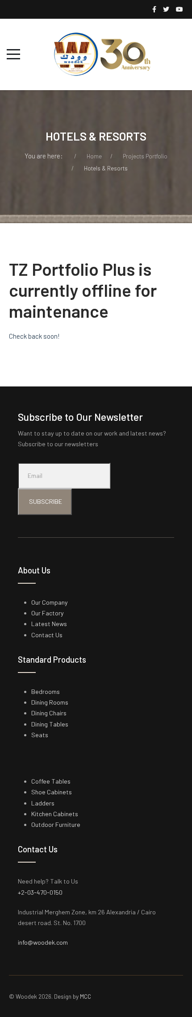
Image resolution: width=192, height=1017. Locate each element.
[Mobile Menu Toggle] (13, 54)
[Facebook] (154, 9)
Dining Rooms (49, 702)
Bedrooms (45, 691)
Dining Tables (49, 724)
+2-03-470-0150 (40, 892)
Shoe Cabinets (51, 792)
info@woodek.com (43, 942)
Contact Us (47, 635)
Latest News (49, 623)
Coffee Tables (51, 781)
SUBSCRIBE (45, 501)
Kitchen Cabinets (54, 814)
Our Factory (47, 613)
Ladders (42, 803)
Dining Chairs (49, 713)
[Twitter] (166, 9)
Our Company (49, 602)
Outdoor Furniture (55, 824)
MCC (85, 996)
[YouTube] (179, 9)
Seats (39, 735)
